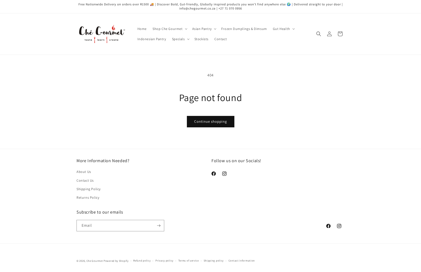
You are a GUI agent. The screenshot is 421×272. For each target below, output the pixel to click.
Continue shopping (210, 121)
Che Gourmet (94, 261)
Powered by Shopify (116, 261)
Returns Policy (88, 197)
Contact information (242, 260)
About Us (84, 171)
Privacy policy (164, 260)
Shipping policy (214, 260)
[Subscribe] (158, 225)
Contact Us (85, 180)
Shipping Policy (89, 189)
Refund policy (142, 260)
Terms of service (188, 260)
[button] (169, 29)
